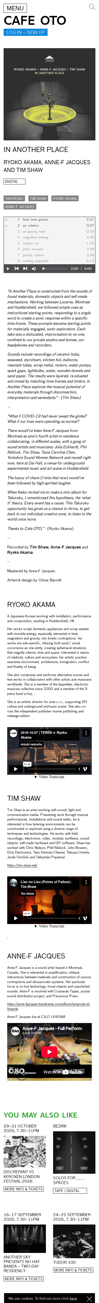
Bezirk (60, 1126)
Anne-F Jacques (20, 207)
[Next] (25, 268)
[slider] (55, 268)
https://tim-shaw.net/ (22, 865)
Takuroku (14, 199)
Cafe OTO (35, 21)
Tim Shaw (38, 199)
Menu (15, 9)
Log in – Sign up (25, 33)
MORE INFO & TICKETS (24, 1189)
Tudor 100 (64, 1263)
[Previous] (16, 268)
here (73, 1298)
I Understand (89, 1299)
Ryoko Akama (65, 199)
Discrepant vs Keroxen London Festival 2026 (22, 1176)
